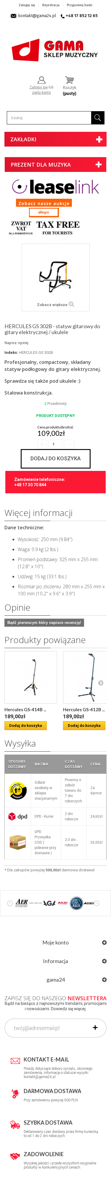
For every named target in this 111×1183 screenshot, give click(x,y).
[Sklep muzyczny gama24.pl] (55, 48)
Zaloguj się (27, 5)
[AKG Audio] (76, 903)
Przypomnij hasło (79, 5)
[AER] (22, 903)
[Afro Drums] (35, 903)
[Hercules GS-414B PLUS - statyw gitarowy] (30, 677)
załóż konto (41, 93)
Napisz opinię (16, 343)
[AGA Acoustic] (49, 903)
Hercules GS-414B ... (25, 709)
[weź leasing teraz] (55, 186)
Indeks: (11, 352)
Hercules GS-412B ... (84, 709)
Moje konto (55, 942)
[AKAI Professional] (63, 903)
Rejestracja (50, 5)
